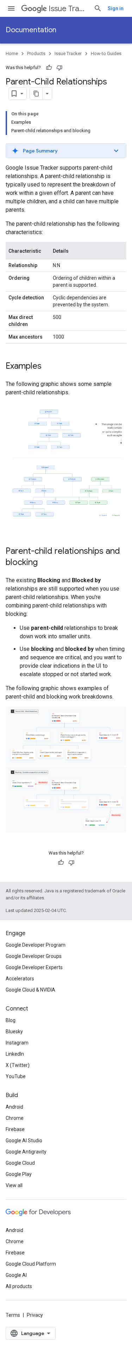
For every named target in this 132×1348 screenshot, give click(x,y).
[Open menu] (11, 8)
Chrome (15, 1118)
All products (19, 1286)
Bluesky (14, 1031)
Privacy (35, 1315)
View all (14, 1185)
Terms (13, 1315)
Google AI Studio (24, 1140)
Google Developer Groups (34, 956)
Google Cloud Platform (31, 1264)
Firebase (15, 1129)
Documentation (31, 30)
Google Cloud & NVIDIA (30, 990)
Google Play (19, 1174)
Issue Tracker (68, 8)
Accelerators (20, 978)
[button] (66, 151)
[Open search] (98, 8)
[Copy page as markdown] (36, 94)
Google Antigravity (26, 1152)
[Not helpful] (59, 67)
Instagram (17, 1043)
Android (14, 1107)
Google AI (16, 1275)
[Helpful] (49, 67)
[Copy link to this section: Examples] (49, 366)
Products (36, 53)
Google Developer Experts (34, 967)
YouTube (16, 1076)
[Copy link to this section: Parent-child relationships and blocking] (45, 563)
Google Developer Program (35, 945)
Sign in (116, 8)
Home (12, 53)
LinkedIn (15, 1054)
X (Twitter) (18, 1065)
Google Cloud (20, 1163)
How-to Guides (106, 53)
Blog (10, 1020)
